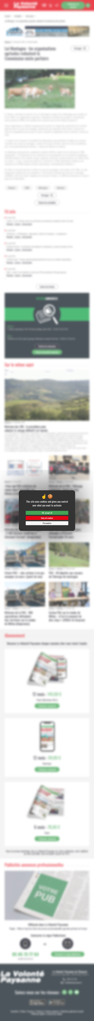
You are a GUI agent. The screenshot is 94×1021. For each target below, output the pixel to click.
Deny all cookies (47, 518)
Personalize (47, 523)
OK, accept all (47, 512)
